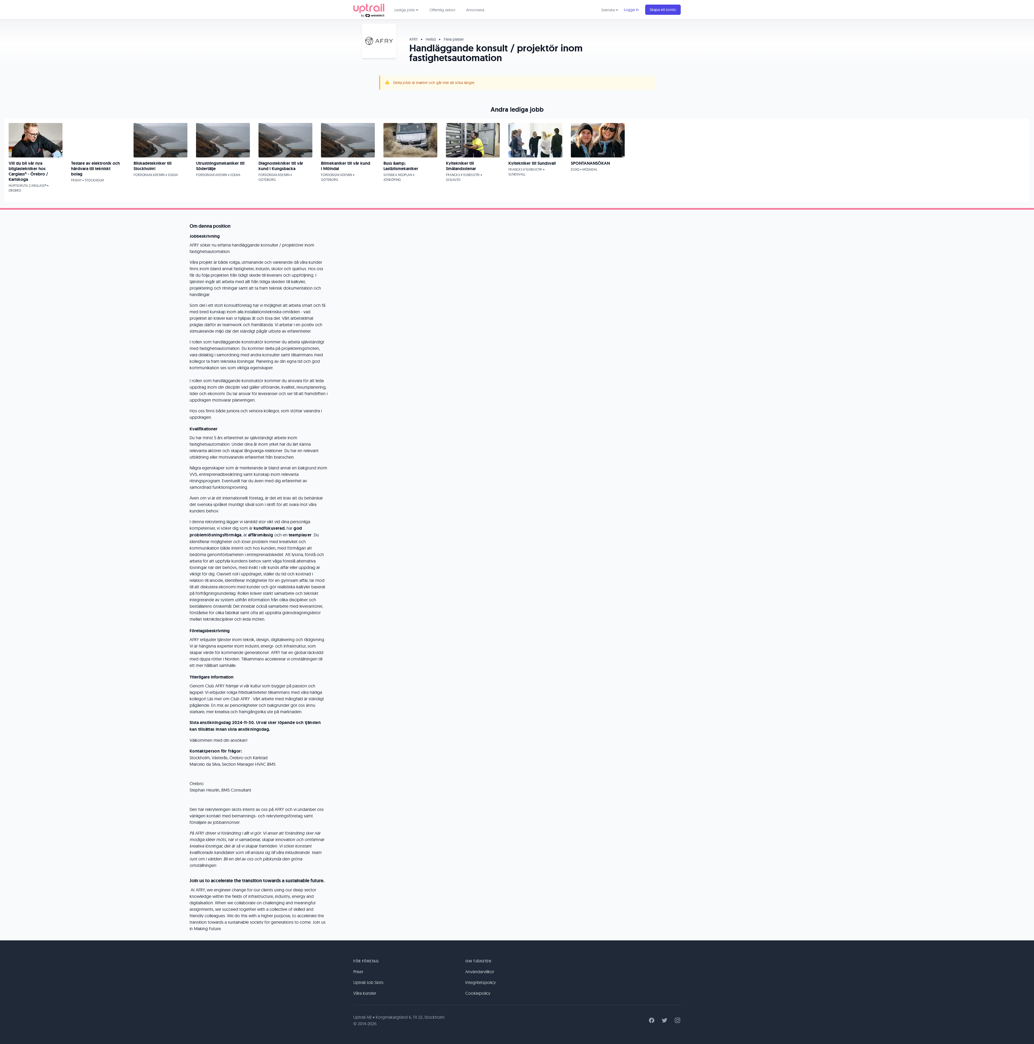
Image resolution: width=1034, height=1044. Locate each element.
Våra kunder (364, 993)
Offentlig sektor (442, 10)
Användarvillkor (479, 971)
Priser (358, 971)
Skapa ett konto (663, 9)
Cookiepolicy (477, 993)
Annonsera (475, 10)
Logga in (631, 9)
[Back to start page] (368, 10)
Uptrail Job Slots (368, 982)
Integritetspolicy (480, 982)
